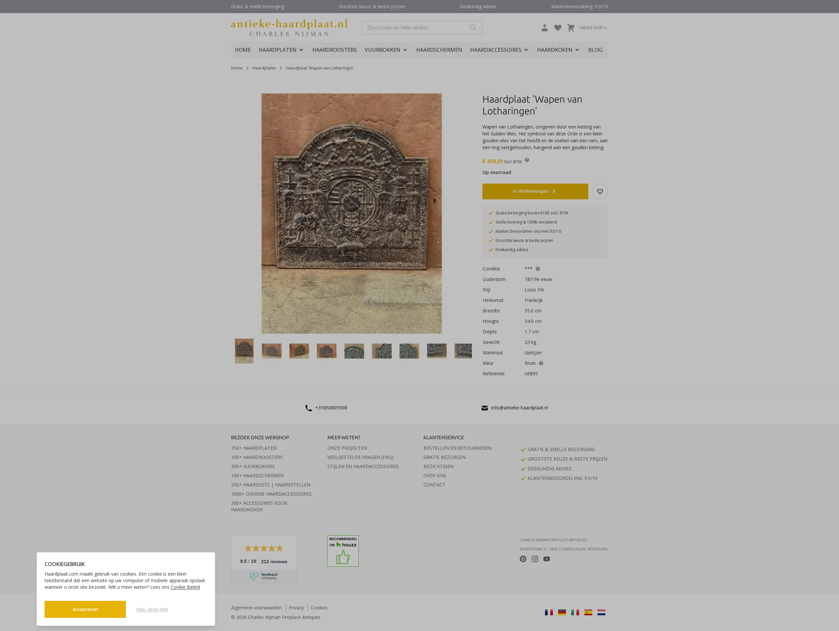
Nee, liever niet (152, 609)
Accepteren (85, 609)
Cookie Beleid (185, 587)
